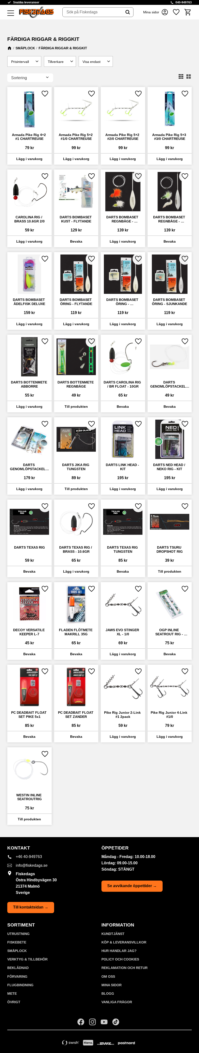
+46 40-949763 (29, 857)
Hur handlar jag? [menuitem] (119, 951)
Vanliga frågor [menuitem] (116, 1002)
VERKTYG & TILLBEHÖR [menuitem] (27, 959)
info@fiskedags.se (32, 865)
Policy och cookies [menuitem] (120, 959)
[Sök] (127, 12)
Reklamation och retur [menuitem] (124, 968)
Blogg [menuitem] (107, 993)
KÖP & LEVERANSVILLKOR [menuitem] (123, 942)
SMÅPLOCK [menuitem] (17, 951)
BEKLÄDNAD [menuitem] (18, 968)
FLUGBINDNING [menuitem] (20, 985)
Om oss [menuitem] (108, 976)
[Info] (76, 241)
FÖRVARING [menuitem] (17, 976)
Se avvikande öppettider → (132, 886)
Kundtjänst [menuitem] (112, 934)
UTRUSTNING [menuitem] (18, 934)
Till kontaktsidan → (30, 907)
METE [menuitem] (12, 993)
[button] (11, 13)
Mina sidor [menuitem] (111, 985)
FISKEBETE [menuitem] (16, 942)
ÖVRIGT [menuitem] (13, 1002)
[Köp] (29, 159)
